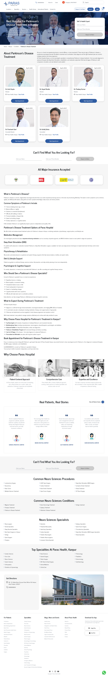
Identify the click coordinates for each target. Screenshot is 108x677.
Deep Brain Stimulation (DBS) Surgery (85, 483)
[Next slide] (103, 375)
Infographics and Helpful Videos (50, 626)
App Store (93, 633)
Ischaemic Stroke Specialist (47, 540)
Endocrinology (79, 559)
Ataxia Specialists (80, 535)
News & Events (47, 623)
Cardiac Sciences (9, 554)
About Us (50, 2)
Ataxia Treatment (80, 488)
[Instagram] (55, 672)
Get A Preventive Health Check (10, 630)
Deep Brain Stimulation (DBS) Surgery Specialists (88, 532)
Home (5, 46)
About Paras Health (71, 617)
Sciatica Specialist (44, 532)
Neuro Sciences (9, 559)
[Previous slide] (4, 375)
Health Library (32, 9)
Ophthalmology (80, 562)
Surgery (5, 652)
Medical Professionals (48, 639)
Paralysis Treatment (10, 507)
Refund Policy (67, 628)
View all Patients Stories (95, 402)
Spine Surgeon (8, 537)
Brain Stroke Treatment (46, 488)
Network (5, 636)
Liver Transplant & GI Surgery (30, 665)
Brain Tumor (8, 488)
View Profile (21, 94)
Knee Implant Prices (48, 630)
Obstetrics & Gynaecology (11, 567)
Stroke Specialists (9, 527)
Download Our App (91, 617)
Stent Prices (46, 628)
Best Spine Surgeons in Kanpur (12, 532)
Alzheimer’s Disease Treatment (47, 510)
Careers (66, 634)
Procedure (6, 645)
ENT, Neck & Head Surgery (47, 562)
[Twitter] (52, 671)
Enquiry (66, 636)
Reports (90, 9)
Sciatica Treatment (44, 486)
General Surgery (44, 556)
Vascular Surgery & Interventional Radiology (33, 667)
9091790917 (74, 2)
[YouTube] (58, 672)
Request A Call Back (80, 9)
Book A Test (6, 628)
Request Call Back (90, 35)
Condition (16, 46)
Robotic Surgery (7, 632)
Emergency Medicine (28, 660)
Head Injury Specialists (45, 529)
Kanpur (10, 46)
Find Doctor (6, 621)
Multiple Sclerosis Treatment (12, 491)
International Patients (43, 9)
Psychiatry (26, 652)
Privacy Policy (67, 630)
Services (24, 9)
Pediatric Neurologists (45, 535)
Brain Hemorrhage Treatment (47, 505)
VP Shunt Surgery (80, 491)
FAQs (66, 632)
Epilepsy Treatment (45, 507)
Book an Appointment (8, 623)
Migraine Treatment (9, 505)
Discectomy (8, 486)
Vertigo (6, 535)
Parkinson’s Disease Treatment (12, 510)
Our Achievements (68, 623)
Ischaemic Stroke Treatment (83, 486)
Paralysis (7, 540)
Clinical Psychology (28, 649)
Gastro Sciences (9, 562)
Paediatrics (78, 556)
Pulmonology (79, 554)
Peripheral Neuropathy (45, 527)
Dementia (42, 524)
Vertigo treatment (80, 505)
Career (56, 2)
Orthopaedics (8, 564)
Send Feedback (7, 643)
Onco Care (7, 556)
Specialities (27, 617)
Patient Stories (7, 639)
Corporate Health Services (49, 636)
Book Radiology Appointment (9, 626)
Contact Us (52, 9)
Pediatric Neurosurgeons (46, 537)
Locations (8, 9)
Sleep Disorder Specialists (11, 529)
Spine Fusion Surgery (45, 491)
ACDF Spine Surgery (45, 483)
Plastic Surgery (44, 559)
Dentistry (26, 647)
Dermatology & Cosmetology (30, 641)
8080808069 (41, 2)
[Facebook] (49, 672)
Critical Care (43, 567)
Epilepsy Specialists (81, 524)
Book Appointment (19, 101)
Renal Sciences (44, 554)
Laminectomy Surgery (10, 483)
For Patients (7, 617)
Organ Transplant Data (48, 634)
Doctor (5, 647)
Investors (66, 626)
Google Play (93, 628)
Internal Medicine (44, 564)
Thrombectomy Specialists (82, 529)
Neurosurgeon (8, 524)
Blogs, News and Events (51, 617)
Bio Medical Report (48, 632)
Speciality (16, 9)
